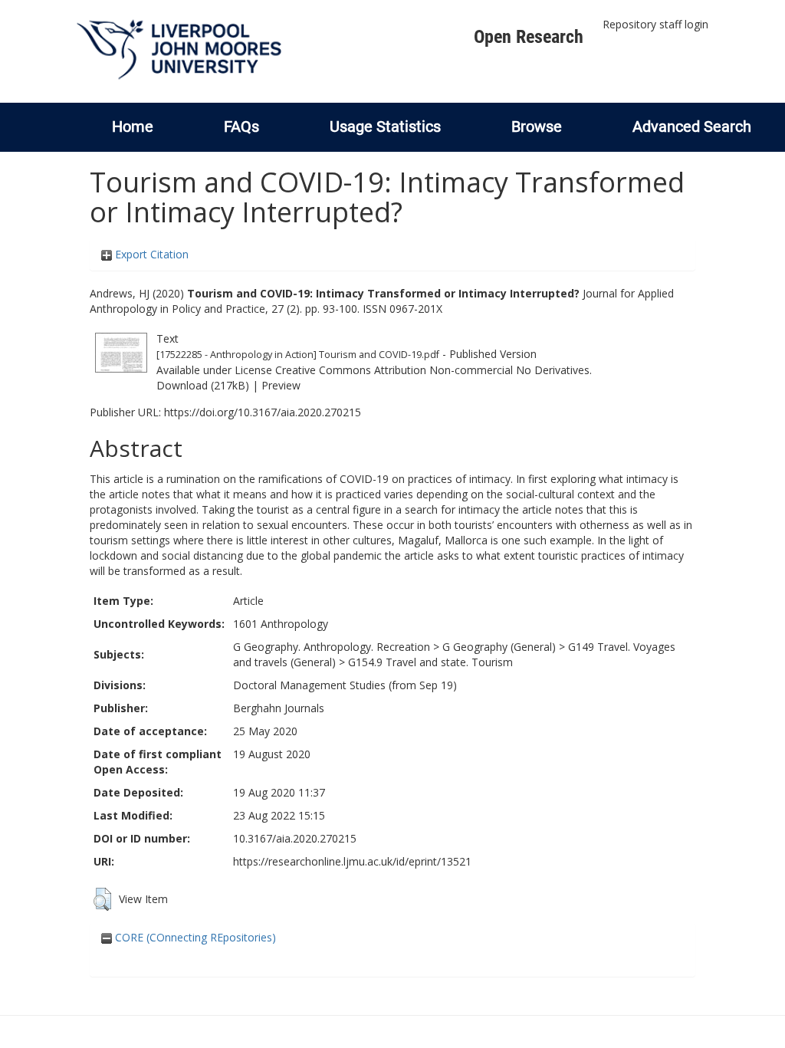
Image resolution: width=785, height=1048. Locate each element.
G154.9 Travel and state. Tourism (430, 662)
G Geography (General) (499, 646)
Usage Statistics (385, 126)
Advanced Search (691, 126)
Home (132, 126)
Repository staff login (655, 24)
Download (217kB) (202, 385)
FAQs (241, 126)
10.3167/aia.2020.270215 (294, 838)
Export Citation (150, 254)
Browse (536, 126)
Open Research (528, 37)
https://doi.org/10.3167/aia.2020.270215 (262, 412)
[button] (102, 899)
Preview (281, 385)
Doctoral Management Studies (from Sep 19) (345, 685)
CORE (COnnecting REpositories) (194, 937)
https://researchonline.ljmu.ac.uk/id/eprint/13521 (352, 861)
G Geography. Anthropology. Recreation (331, 646)
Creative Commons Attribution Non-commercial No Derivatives (432, 370)
